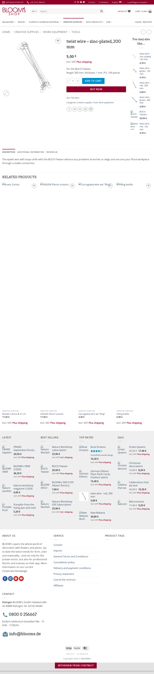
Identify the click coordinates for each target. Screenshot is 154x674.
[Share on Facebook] (69, 109)
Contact (91, 2)
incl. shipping (66, 457)
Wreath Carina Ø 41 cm (14, 414)
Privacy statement (64, 574)
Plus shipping (84, 62)
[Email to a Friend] (79, 109)
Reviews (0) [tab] (51, 152)
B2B (108, 22)
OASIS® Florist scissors (51, 414)
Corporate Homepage (14, 571)
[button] (143, 11)
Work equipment (55, 32)
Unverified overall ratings (102, 455)
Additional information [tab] (30, 152)
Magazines (8, 22)
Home (6, 32)
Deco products (94, 22)
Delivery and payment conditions (72, 568)
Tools (76, 32)
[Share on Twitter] (74, 109)
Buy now (96, 89)
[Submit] (101, 11)
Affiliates (58, 585)
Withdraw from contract (76, 665)
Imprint (58, 550)
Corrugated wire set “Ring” (92, 414)
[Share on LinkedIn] (90, 109)
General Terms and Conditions (71, 556)
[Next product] (143, 32)
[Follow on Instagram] (78, 2)
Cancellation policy (64, 562)
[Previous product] (149, 32)
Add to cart (93, 80)
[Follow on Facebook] (75, 2)
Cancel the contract (65, 579)
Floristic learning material (44, 22)
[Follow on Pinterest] (81, 2)
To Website (103, 2)
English (115, 2)
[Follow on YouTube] (84, 2)
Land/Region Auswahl (137, 2)
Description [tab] (8, 152)
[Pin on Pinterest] (85, 109)
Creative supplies (72, 22)
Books (21, 22)
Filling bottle (123, 414)
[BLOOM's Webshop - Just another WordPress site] (14, 11)
